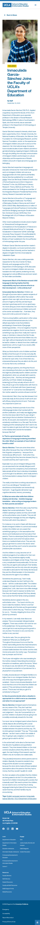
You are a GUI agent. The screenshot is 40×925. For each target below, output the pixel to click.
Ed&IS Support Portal (8, 888)
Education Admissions (8, 848)
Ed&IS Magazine (24, 848)
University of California (21, 904)
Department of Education (9, 839)
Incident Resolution (25, 852)
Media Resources (7, 892)
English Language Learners (16, 796)
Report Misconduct (8, 918)
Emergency (5, 909)
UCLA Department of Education (25, 798)
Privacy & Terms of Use (8, 922)
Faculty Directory (6, 875)
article (4, 179)
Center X (4, 866)
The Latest (12, 66)
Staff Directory (6, 879)
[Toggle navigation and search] (35, 5)
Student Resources (7, 882)
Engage (22, 836)
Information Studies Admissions (10, 852)
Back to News (12, 15)
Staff (11, 101)
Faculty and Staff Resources (9, 885)
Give (21, 839)
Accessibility (6, 914)
